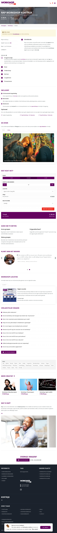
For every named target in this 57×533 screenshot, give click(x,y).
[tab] (29, 312)
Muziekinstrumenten (7, 365)
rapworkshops (34, 106)
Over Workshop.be (6, 471)
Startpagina (3, 25)
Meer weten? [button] (35, 529)
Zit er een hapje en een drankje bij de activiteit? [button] (15, 326)
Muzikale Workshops (26, 509)
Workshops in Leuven (45, 478)
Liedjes (23, 363)
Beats (13, 367)
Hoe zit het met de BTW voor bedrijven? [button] (13, 333)
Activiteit (41, 365)
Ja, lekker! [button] (45, 527)
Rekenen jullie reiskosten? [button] (9, 312)
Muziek (11, 363)
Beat (5, 67)
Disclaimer (4, 478)
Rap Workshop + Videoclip (46, 115)
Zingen (47, 363)
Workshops (10, 25)
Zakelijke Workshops (7, 519)
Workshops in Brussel (45, 476)
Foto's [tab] (3, 130)
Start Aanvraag (49, 209)
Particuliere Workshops (7, 521)
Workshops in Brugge (45, 474)
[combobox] (28, 191)
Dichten (4, 367)
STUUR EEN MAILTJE (23, 460)
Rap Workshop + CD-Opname (28, 115)
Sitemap (3, 480)
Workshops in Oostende (45, 471)
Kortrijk (15, 96)
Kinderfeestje (28, 365)
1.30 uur (28, 178)
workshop (23, 59)
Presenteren (8, 81)
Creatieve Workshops (7, 514)
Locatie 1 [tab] (4, 284)
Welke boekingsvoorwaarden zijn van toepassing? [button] (16, 343)
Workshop (15, 365)
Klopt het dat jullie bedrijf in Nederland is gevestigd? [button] (17, 322)
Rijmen (15, 363)
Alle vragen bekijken (10, 352)
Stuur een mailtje (25, 486)
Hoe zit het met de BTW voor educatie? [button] (13, 339)
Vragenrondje (8, 57)
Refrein (6, 74)
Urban (52, 365)
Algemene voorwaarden (7, 476)
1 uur (11, 178)
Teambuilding (21, 365)
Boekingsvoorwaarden (7, 474)
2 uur (45, 178)
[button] (7, 147)
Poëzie (8, 367)
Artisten (42, 363)
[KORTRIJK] (25, 483)
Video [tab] (8, 130)
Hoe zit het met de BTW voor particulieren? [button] (14, 336)
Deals (41, 509)
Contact (42, 514)
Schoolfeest (35, 365)
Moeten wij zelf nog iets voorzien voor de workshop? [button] (16, 329)
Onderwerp (7, 70)
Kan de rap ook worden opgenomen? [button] (12, 346)
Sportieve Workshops (26, 511)
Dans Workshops (25, 514)
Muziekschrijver (36, 363)
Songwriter (29, 363)
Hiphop (7, 363)
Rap (3, 363)
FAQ (41, 511)
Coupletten (7, 77)
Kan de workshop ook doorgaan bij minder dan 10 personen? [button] (19, 315)
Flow (16, 367)
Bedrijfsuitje (47, 365)
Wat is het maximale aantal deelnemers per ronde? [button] (16, 319)
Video (20, 363)
